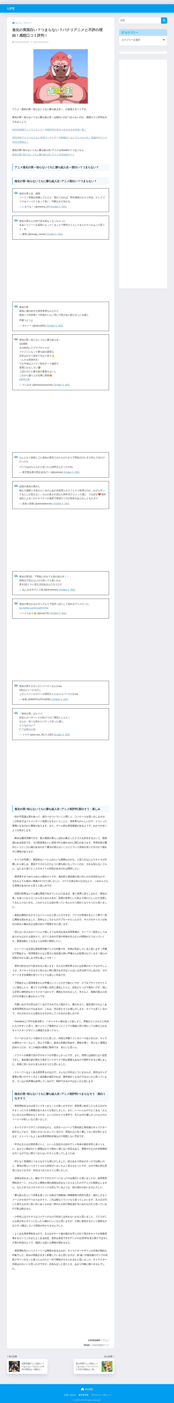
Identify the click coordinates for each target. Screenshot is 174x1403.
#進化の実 (24, 379)
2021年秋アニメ (101, 1345)
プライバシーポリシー (101, 1395)
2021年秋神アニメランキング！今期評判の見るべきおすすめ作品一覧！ (49, 129)
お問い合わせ (70, 1395)
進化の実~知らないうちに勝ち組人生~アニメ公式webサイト (43, 154)
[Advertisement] (60, 271)
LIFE (11, 8)
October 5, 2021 (58, 206)
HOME (88, 1389)
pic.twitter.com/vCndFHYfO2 (33, 608)
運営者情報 (83, 1395)
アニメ (105, 1340)
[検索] (164, 20)
